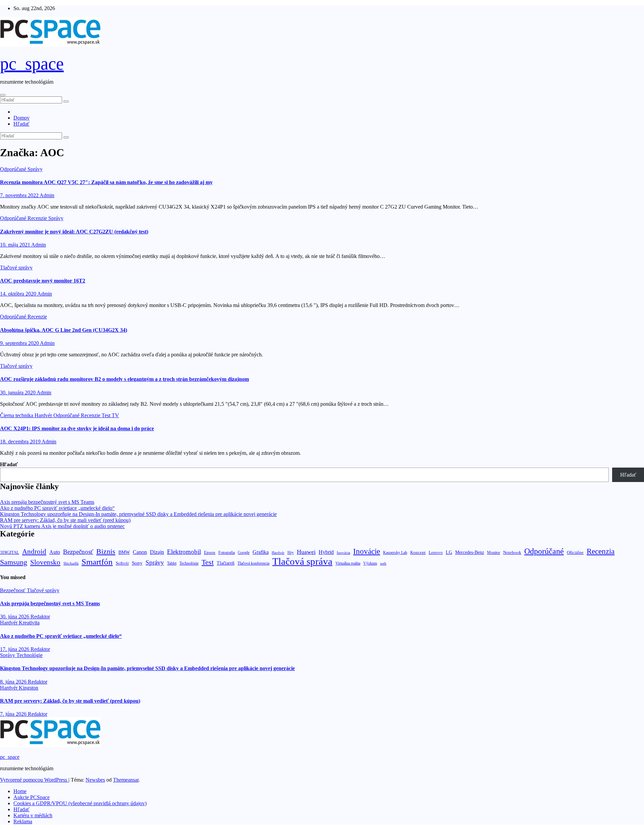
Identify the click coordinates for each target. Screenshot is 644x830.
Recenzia (600, 551)
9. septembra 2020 (20, 343)
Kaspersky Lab (395, 553)
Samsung (13, 562)
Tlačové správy (16, 267)
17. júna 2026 (15, 649)
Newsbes (95, 780)
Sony (137, 563)
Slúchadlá (70, 563)
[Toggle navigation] (2, 95)
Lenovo (436, 552)
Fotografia (226, 552)
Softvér (122, 563)
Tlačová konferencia (253, 563)
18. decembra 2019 (21, 441)
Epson (209, 552)
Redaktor (40, 616)
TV (115, 415)
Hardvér (44, 415)
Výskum (370, 563)
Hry (290, 552)
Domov (21, 118)
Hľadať (21, 124)
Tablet (171, 563)
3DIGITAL (9, 552)
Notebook (512, 552)
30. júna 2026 (15, 616)
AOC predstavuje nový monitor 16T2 (42, 280)
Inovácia (343, 553)
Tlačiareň (225, 563)
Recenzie (38, 218)
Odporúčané (14, 169)
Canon (140, 552)
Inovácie (366, 551)
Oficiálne (575, 552)
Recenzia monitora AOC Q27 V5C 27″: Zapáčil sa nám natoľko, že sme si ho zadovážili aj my (106, 182)
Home (19, 791)
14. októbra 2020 (18, 294)
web (383, 563)
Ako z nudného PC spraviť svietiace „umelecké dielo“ (57, 508)
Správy (35, 169)
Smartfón (97, 561)
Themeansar (126, 780)
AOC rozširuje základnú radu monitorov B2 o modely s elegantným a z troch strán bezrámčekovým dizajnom (124, 379)
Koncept (418, 552)
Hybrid (326, 552)
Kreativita (29, 622)
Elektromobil (184, 551)
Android (34, 552)
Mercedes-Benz (469, 552)
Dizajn (157, 552)
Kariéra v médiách (32, 815)
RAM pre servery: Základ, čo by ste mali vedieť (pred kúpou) (65, 520)
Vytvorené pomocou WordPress (34, 780)
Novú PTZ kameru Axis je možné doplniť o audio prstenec (62, 526)
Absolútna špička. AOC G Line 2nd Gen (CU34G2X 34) (63, 330)
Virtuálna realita (347, 563)
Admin (47, 195)
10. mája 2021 (15, 245)
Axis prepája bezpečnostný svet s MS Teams (47, 502)
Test (107, 415)
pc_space (32, 63)
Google (244, 552)
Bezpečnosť (78, 551)
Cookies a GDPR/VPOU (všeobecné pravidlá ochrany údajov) (80, 803)
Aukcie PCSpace (31, 797)
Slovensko (45, 562)
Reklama (22, 821)
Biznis (105, 551)
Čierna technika (17, 415)
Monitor (493, 553)
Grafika (261, 552)
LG (449, 552)
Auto (54, 552)
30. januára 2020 (18, 392)
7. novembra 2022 (20, 195)
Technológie (189, 563)
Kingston (28, 688)
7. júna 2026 (14, 714)
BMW (124, 552)
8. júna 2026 (14, 682)
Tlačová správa (302, 561)
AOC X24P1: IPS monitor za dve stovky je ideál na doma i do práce (77, 428)
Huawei (306, 552)
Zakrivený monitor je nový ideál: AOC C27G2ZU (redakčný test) (74, 231)
